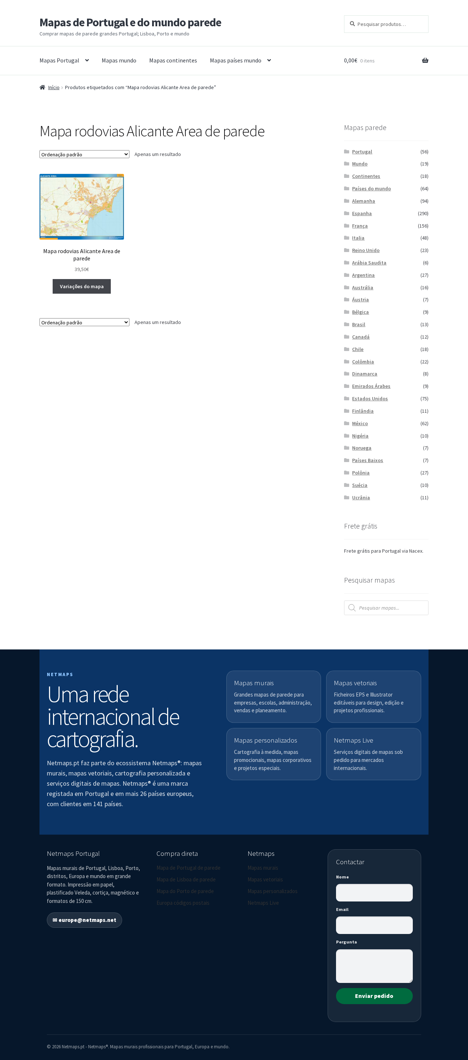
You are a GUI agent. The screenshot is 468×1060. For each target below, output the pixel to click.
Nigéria (360, 435)
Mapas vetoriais (265, 879)
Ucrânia (361, 497)
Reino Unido (366, 250)
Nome (342, 877)
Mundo (359, 163)
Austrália (362, 287)
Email (342, 909)
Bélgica (360, 312)
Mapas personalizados (273, 891)
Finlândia (363, 411)
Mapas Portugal (59, 60)
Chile (357, 349)
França (360, 225)
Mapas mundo (119, 60)
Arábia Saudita (369, 262)
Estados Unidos (370, 398)
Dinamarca (364, 373)
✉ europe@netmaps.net (84, 919)
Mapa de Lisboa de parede (186, 879)
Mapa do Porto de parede (185, 891)
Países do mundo (371, 188)
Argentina (363, 275)
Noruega (361, 448)
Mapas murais (263, 867)
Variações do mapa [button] (82, 286)
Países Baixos (367, 460)
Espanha (362, 213)
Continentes (366, 176)
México (360, 423)
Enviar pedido (374, 995)
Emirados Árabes (371, 386)
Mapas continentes (173, 60)
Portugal (362, 151)
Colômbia (363, 361)
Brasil (358, 324)
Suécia (359, 485)
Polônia (361, 472)
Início (54, 87)
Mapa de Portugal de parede (188, 867)
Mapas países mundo (235, 60)
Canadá (361, 336)
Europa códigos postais (183, 902)
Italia (358, 238)
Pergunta (346, 942)
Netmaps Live (263, 902)
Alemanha (363, 201)
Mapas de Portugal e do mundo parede (130, 22)
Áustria (360, 299)
